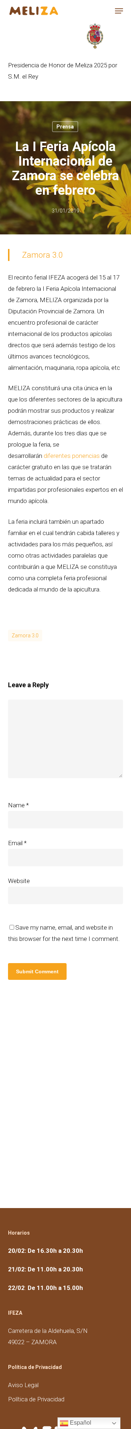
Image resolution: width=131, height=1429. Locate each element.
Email (17, 843)
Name (18, 805)
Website (19, 880)
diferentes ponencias (72, 455)
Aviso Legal (23, 1385)
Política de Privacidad (36, 1399)
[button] (119, 11)
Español (79, 1423)
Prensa (65, 127)
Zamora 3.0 (42, 255)
